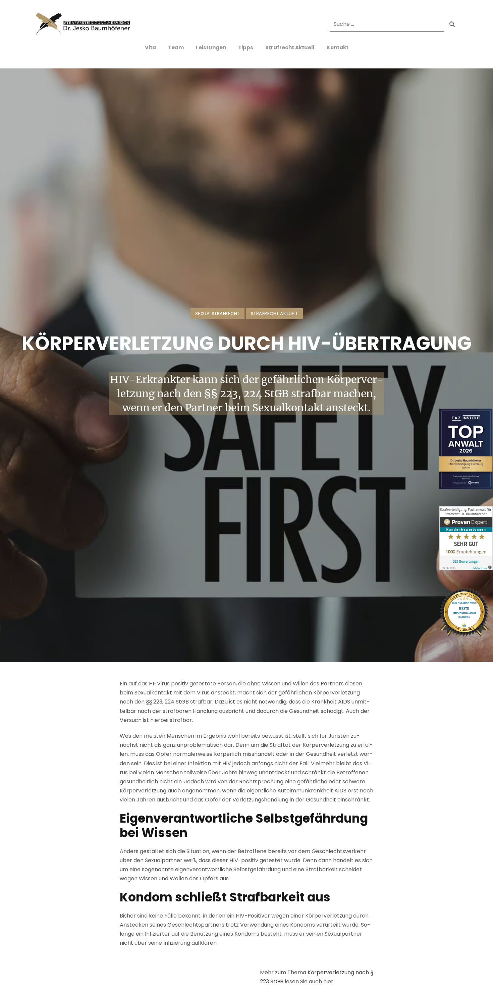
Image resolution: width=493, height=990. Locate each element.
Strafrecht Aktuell (274, 313)
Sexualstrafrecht (217, 313)
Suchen (452, 24)
